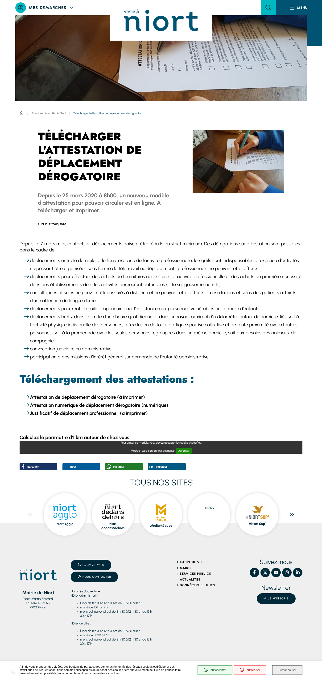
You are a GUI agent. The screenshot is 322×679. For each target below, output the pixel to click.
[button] (268, 7)
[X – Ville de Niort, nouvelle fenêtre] (265, 572)
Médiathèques (161, 526)
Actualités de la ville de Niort (48, 113)
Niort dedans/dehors (112, 526)
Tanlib (209, 508)
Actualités (190, 579)
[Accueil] (22, 113)
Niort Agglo (65, 524)
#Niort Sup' (257, 524)
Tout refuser (252, 670)
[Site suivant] (292, 514)
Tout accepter (217, 670)
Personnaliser (287, 670)
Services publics (195, 573)
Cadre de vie (191, 562)
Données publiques (197, 585)
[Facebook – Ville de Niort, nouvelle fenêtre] (254, 572)
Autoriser (183, 450)
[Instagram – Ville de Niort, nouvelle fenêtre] (287, 572)
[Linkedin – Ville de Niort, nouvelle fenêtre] (297, 572)
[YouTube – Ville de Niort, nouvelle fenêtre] (276, 572)
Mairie (185, 568)
